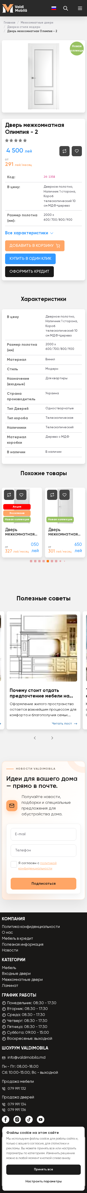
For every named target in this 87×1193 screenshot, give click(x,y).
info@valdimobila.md (26, 1058)
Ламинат (10, 986)
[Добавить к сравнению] (64, 151)
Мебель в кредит (17, 939)
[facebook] (5, 1119)
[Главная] (14, 8)
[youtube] (40, 1119)
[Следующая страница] (52, 738)
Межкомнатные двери (37, 22)
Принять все (43, 1169)
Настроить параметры (44, 1181)
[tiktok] (29, 1119)
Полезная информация (22, 945)
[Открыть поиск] (66, 8)
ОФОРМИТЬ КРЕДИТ (29, 272)
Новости (10, 950)
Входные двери (16, 974)
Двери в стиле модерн (23, 27)
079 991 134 (17, 1104)
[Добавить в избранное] (77, 151)
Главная (9, 22)
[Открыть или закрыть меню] (80, 8)
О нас (7, 933)
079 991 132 (17, 1089)
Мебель (9, 968)
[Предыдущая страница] (34, 738)
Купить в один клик (30, 259)
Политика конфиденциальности (31, 927)
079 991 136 (17, 1110)
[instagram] (17, 1119)
